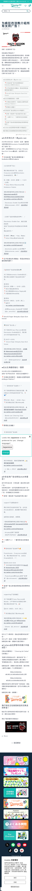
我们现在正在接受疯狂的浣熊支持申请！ (15, 131)
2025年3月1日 (22, 535)
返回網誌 (17, 743)
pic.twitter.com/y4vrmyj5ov (13, 572)
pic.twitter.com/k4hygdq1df (13, 623)
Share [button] (6, 736)
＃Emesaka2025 (9, 524)
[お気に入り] (25, 6)
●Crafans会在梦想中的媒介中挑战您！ (15, 127)
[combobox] (16, 11)
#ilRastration (21, 620)
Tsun (28, 134)
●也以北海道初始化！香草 (11, 98)
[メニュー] (2, 6)
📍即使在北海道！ (10, 107)
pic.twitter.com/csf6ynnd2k (13, 356)
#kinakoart (7, 570)
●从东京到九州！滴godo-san (12, 79)
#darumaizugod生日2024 (15, 196)
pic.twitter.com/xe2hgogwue (13, 529)
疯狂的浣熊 (24, 71)
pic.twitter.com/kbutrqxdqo (15, 305)
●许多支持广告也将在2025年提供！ (14, 110)
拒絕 (15, 882)
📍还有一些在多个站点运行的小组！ (16, 113)
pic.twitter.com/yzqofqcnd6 (13, 412)
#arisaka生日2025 (22, 524)
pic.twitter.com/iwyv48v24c (13, 199)
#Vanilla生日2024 (20, 409)
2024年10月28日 (22, 311)
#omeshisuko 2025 (12, 567)
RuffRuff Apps (21, 134)
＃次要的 (7, 620)
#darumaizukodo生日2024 (13, 353)
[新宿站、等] (27, 11)
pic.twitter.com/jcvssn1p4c (13, 465)
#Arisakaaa (8, 526)
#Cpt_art (13, 620)
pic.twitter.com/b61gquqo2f (13, 245)
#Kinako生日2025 (17, 570)
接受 (15, 878)
